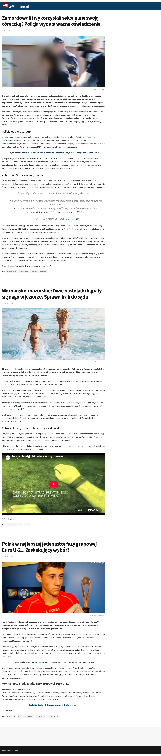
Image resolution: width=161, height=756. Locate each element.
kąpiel (9, 525)
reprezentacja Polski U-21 (49, 716)
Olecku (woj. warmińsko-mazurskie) (27, 111)
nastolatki (18, 525)
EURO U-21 (11, 716)
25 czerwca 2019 (7, 556)
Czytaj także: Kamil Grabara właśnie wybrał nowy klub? (53, 705)
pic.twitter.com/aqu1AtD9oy (69, 212)
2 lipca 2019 (6, 30)
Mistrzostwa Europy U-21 (27, 716)
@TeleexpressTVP (45, 212)
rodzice (43, 272)
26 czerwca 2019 (7, 303)
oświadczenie (24, 272)
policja (34, 272)
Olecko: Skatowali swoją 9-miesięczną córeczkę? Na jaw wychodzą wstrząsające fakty (60, 152)
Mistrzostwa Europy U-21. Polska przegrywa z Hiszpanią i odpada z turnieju (60, 662)
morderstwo (11, 272)
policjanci (23, 402)
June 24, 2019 (72, 219)
